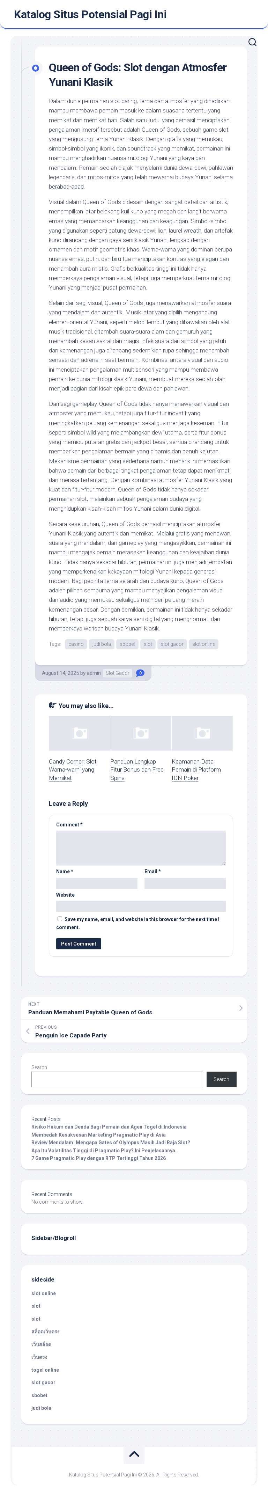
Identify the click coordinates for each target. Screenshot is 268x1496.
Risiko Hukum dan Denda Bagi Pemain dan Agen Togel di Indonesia (109, 1127)
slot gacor (172, 644)
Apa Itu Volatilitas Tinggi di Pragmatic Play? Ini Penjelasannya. (104, 1150)
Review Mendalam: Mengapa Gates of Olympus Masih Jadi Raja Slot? (110, 1142)
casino (76, 644)
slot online (203, 644)
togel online (45, 1370)
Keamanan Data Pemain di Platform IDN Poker (196, 770)
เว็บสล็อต (41, 1344)
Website (65, 895)
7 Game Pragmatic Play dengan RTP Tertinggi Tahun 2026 (98, 1158)
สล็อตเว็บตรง (45, 1331)
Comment (69, 824)
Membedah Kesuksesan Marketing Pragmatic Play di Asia (98, 1135)
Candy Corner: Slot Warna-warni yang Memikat (73, 770)
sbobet (127, 644)
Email (152, 871)
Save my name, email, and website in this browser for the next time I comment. (137, 923)
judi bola (101, 644)
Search (39, 1067)
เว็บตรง (39, 1357)
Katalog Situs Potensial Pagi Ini (90, 14)
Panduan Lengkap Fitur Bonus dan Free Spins (137, 770)
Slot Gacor (117, 673)
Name (64, 871)
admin (94, 673)
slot (148, 644)
